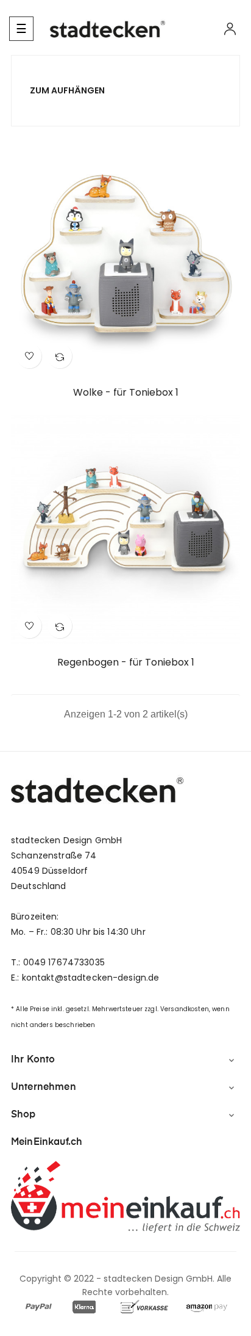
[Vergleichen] (60, 356)
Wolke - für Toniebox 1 (126, 393)
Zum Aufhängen (67, 90)
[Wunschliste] (29, 356)
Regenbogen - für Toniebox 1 (125, 662)
